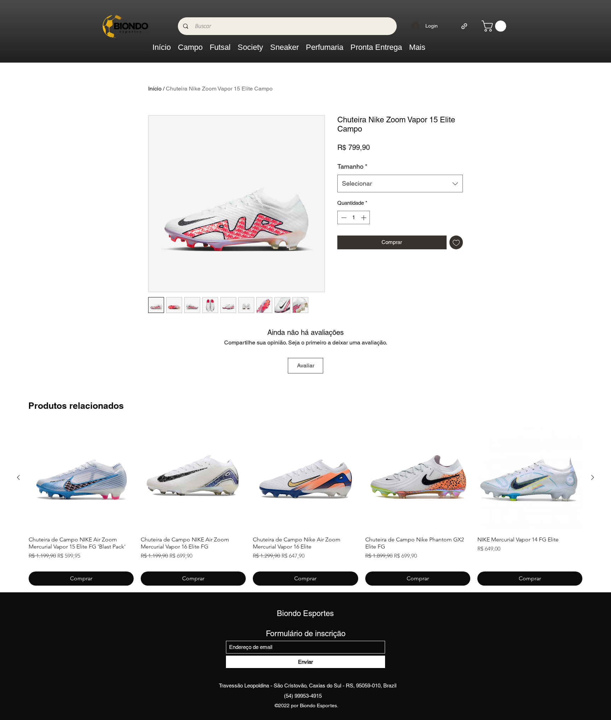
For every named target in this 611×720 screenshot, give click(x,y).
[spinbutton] (354, 217)
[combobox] (400, 183)
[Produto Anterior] (18, 477)
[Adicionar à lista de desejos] (456, 242)
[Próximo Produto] (592, 477)
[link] (495, 26)
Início (155, 88)
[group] (305, 505)
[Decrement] (343, 217)
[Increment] (364, 217)
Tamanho (352, 166)
